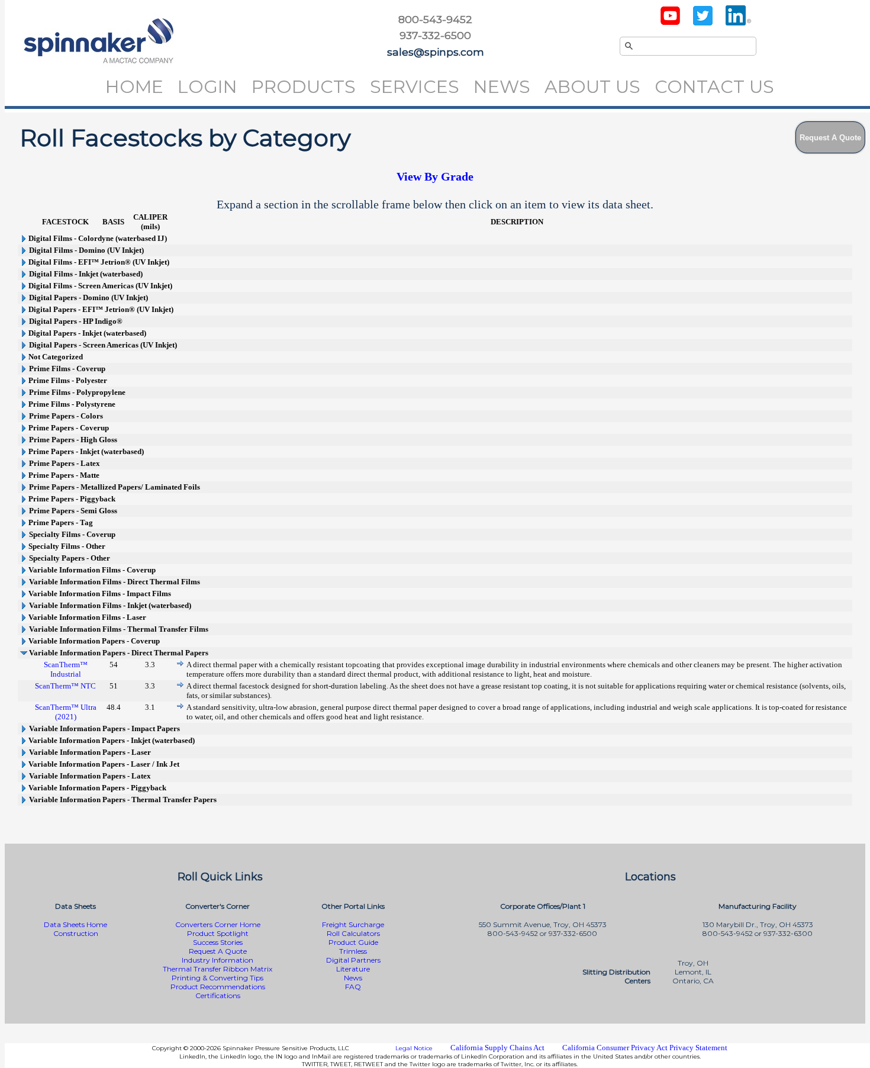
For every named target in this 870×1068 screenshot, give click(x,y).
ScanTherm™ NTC (65, 685)
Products (304, 87)
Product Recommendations (217, 986)
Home (134, 87)
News (501, 87)
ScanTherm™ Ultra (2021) (65, 712)
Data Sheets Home (75, 924)
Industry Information (217, 960)
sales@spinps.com (435, 52)
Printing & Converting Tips (217, 977)
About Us (592, 87)
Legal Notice (414, 1048)
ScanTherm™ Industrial (66, 669)
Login (207, 87)
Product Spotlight (218, 933)
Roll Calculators (353, 933)
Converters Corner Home (217, 924)
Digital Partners (353, 960)
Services (414, 87)
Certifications (217, 995)
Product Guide (353, 942)
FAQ (353, 986)
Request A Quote (218, 951)
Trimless (353, 951)
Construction (75, 933)
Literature (353, 968)
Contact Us (714, 87)
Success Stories (218, 942)
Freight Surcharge (353, 924)
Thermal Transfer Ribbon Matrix (217, 968)
